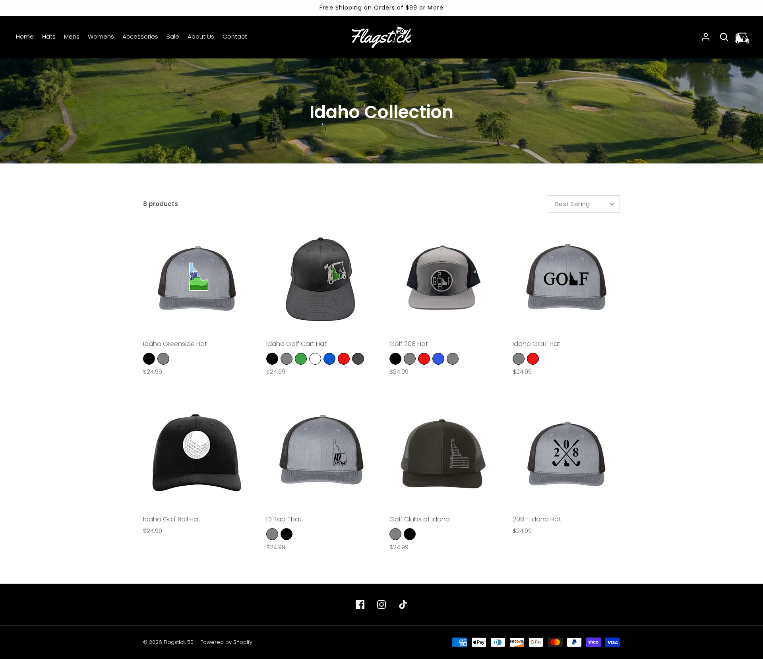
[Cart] (742, 37)
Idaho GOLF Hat (536, 343)
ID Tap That (284, 519)
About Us (201, 36)
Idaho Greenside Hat (175, 343)
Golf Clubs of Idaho (419, 519)
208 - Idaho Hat (537, 519)
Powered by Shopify (226, 642)
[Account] (706, 37)
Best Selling (572, 204)
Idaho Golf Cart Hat (296, 343)
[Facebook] (360, 604)
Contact (235, 36)
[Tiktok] (403, 604)
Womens (101, 36)
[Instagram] (381, 604)
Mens (71, 36)
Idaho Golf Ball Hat (171, 519)
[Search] (724, 37)
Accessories (140, 36)
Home (25, 36)
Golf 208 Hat (408, 343)
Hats (49, 36)
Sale (173, 36)
